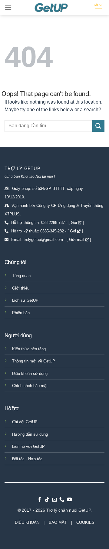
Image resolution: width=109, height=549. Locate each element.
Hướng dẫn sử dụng (30, 434)
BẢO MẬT (58, 522)
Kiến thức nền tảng (29, 349)
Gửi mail (77, 239)
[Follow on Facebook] (39, 500)
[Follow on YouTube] (69, 500)
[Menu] (8, 7)
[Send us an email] (54, 500)
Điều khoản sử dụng (30, 373)
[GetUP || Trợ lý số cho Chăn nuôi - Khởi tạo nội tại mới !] (54, 7)
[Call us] (61, 500)
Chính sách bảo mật (30, 385)
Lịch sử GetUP (25, 300)
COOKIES (85, 522)
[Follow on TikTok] (47, 500)
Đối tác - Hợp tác (27, 459)
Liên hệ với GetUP (28, 446)
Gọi (74, 222)
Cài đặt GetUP (25, 422)
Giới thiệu (20, 288)
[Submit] (98, 126)
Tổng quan (21, 275)
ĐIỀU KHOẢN (27, 522)
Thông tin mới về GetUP (33, 361)
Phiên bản (21, 313)
